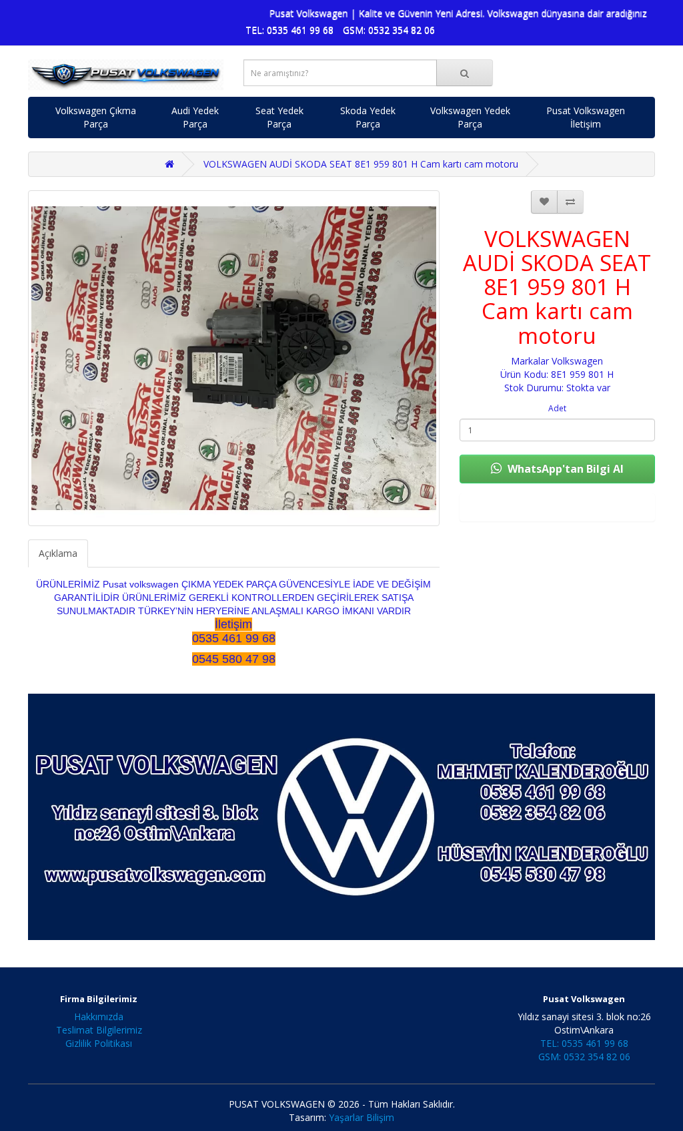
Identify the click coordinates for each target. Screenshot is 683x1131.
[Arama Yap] (464, 72)
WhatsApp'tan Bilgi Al (564, 468)
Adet (557, 408)
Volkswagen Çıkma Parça (95, 117)
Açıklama (58, 553)
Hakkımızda (98, 1016)
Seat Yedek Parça (279, 117)
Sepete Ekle (557, 507)
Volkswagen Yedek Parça (470, 117)
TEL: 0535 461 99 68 (289, 29)
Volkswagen (577, 361)
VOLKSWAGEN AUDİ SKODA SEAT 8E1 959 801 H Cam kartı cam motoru (360, 164)
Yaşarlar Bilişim (361, 1117)
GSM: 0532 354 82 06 (389, 29)
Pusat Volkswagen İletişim (585, 117)
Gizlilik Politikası (98, 1043)
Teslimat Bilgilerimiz (99, 1030)
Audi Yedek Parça (195, 117)
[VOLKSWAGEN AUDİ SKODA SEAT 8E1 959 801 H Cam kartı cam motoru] (234, 358)
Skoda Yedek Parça (368, 117)
